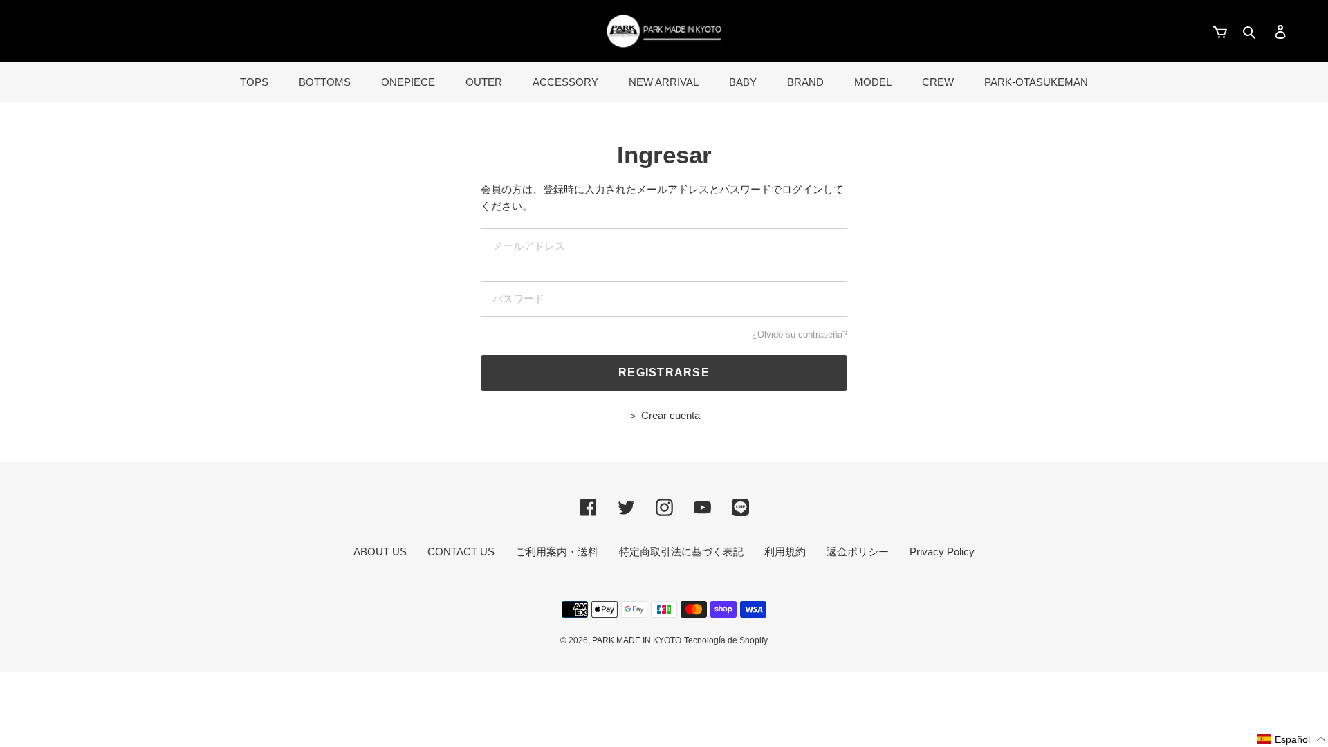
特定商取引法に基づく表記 (681, 551)
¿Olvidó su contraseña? (799, 334)
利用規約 (785, 551)
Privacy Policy (942, 551)
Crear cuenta (670, 415)
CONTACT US (461, 551)
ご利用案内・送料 (556, 551)
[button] (1292, 739)
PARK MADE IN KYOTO (636, 640)
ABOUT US (380, 551)
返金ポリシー (858, 551)
